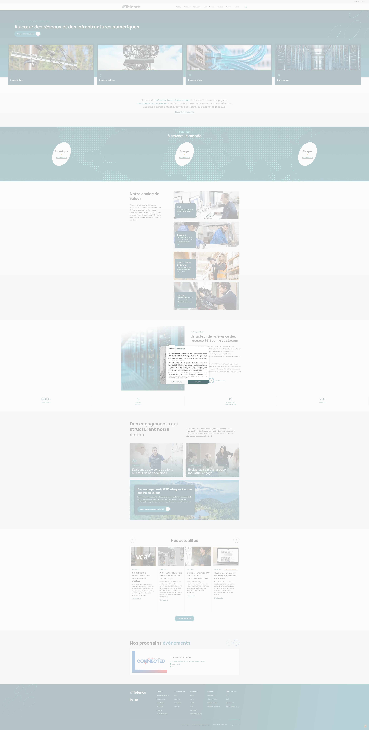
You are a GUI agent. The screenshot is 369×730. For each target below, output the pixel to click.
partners (177, 353)
